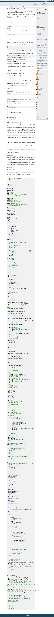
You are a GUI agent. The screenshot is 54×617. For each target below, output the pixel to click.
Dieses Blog (8, 135)
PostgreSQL (41, 58)
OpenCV (37, 57)
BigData (43, 44)
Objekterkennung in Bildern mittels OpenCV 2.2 (16, 8)
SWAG (39, 65)
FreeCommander (38, 49)
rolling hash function (43, 62)
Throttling (46, 65)
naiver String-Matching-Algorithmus (42, 55)
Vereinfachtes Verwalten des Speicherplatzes (41, 36)
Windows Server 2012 (44, 67)
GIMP (40, 49)
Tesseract (43, 65)
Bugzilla (46, 45)
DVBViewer (41, 48)
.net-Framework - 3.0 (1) (40, 72)
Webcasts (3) (39, 95)
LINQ (39, 53)
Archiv (10, 6)
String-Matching (45, 64)
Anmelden (46, 1)
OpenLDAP (40, 57)
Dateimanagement (38, 47)
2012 (37, 102)
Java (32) (38, 85)
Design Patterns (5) (39, 83)
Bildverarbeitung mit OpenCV (26, 42)
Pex (45, 57)
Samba (41, 63)
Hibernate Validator (38, 50)
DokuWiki (46, 47)
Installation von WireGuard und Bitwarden (41, 20)
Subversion (38, 65)
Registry (45, 60)
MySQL (37, 55)
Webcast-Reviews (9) (40, 94)
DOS (37, 48)
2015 (37, 104)
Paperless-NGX (43, 57)
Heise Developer (39, 113)
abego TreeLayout (39, 43)
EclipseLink (43, 48)
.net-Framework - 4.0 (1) (40, 74)
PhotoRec (38, 58)
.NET (37, 43)
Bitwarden (41, 45)
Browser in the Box (43, 45)
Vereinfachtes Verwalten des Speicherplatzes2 (41, 35)
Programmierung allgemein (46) (41, 88)
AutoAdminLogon (38, 44)
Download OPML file (45, 118)
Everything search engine (9, 36)
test (37, 14)
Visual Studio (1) (39, 93)
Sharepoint (46, 63)
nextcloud (46, 55)
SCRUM (42, 63)
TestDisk (44, 65)
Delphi (42, 47)
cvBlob (18, 157)
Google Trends (44, 49)
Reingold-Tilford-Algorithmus (43, 61)
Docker (44, 47)
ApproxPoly (13, 150)
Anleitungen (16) (39, 77)
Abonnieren (18, 6)
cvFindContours (16, 145)
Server (44, 63)
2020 (37, 106)
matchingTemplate (15, 174)
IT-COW (44, 3)
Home (7, 6)
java (42, 51)
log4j (40, 53)
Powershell (43, 58)
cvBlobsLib (12, 157)
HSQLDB (43, 50)
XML (39, 68)
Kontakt (12, 6)
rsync (37, 63)
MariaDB (46, 53)
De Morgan (41, 47)
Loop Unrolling (43, 53)
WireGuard (38, 68)
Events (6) (39, 84)
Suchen (15, 6)
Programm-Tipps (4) (40, 89)
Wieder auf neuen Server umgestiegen (41, 13)
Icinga (45, 50)
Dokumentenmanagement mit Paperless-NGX (41, 24)
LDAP (45, 52)
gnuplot (42, 49)
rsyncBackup (39, 63)
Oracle (41, 57)
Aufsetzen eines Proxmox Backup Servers (41, 19)
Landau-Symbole (43, 52)
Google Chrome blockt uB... (41, 115)
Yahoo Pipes (41, 68)
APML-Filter (23, 6)
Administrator (8, 9)
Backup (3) (39, 79)
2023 (37, 108)
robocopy (41, 62)
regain (43, 60)
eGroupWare (45, 48)
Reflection (42, 60)
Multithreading (42, 54)
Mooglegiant (28, 615)
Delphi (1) (39, 82)
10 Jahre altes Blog (39, 34)
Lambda (41, 52)
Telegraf (41, 65)
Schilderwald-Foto (11, 75)
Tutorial (8, 151)
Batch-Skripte (41, 44)
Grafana (46, 49)
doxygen (38, 48)
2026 (38, 109)
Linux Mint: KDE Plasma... (40, 116)
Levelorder (38, 53)
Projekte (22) (39, 90)
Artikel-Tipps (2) (39, 78)
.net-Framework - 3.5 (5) (40, 73)
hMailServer (41, 50)
